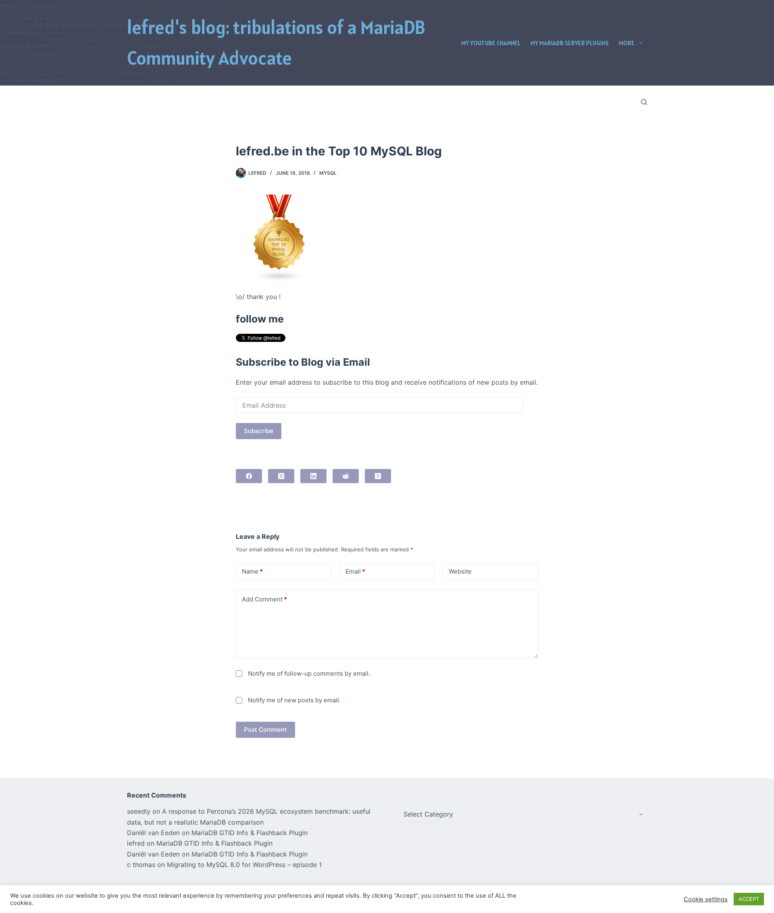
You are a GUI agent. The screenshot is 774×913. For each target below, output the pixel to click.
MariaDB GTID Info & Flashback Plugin (249, 833)
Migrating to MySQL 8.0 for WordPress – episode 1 (244, 865)
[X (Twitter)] (281, 476)
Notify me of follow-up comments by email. (309, 673)
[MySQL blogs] (279, 237)
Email (355, 571)
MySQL (328, 173)
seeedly (138, 811)
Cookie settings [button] (706, 899)
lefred (136, 843)
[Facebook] (249, 476)
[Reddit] (346, 476)
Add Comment (264, 599)
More (627, 43)
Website (460, 571)
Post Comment (265, 729)
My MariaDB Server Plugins (570, 43)
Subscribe (258, 431)
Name (252, 571)
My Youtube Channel (490, 43)
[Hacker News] (378, 476)
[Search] (644, 102)
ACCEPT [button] (749, 899)
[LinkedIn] (313, 476)
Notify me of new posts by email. (294, 700)
